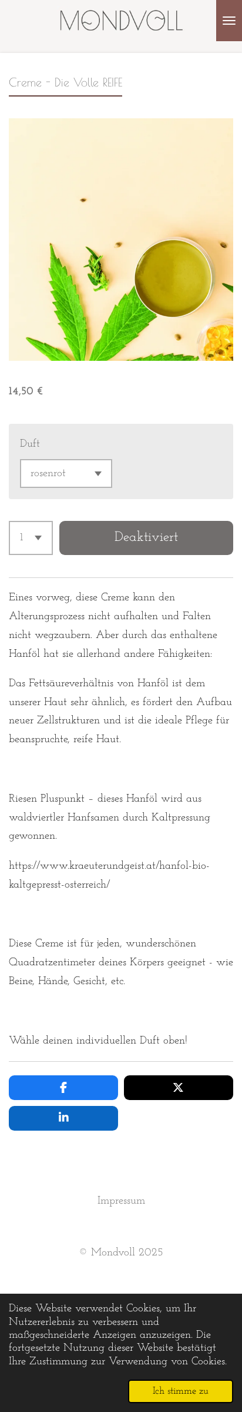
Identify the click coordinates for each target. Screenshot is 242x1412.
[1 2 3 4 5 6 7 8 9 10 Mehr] (31, 538)
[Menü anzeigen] (229, 20)
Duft (30, 444)
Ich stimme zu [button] (181, 1391)
